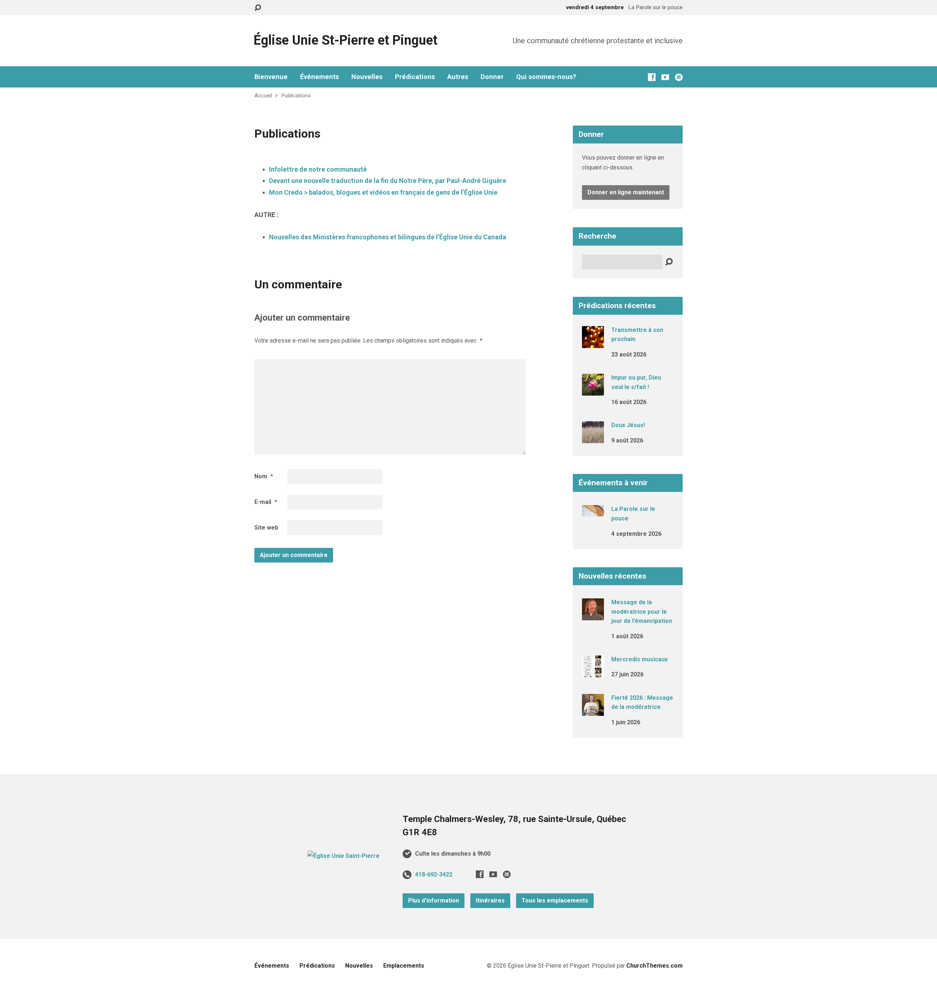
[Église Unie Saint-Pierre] (343, 855)
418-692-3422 (433, 874)
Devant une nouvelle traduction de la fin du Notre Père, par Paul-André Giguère (387, 180)
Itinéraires (490, 900)
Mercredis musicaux (639, 659)
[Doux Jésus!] (593, 438)
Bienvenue (271, 77)
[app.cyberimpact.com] (679, 77)
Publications (296, 95)
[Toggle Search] (257, 8)
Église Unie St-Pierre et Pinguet (345, 40)
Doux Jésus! (628, 425)
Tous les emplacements (555, 900)
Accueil (263, 95)
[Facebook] (652, 77)
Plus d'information (433, 900)
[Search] (669, 262)
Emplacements (403, 965)
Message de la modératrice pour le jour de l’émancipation (641, 611)
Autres (457, 77)
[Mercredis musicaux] (593, 672)
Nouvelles (366, 77)
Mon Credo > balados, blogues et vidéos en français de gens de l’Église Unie (383, 192)
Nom (263, 476)
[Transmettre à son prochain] (593, 342)
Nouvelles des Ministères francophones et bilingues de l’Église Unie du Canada (387, 237)
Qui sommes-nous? (546, 77)
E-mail (265, 501)
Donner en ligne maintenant (625, 192)
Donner (492, 77)
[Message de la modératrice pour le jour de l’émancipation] (593, 615)
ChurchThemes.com (654, 965)
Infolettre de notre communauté (318, 169)
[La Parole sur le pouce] (593, 511)
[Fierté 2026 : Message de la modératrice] (593, 710)
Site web (266, 527)
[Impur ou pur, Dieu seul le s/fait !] (593, 390)
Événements (319, 77)
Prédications (415, 77)
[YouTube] (665, 77)
